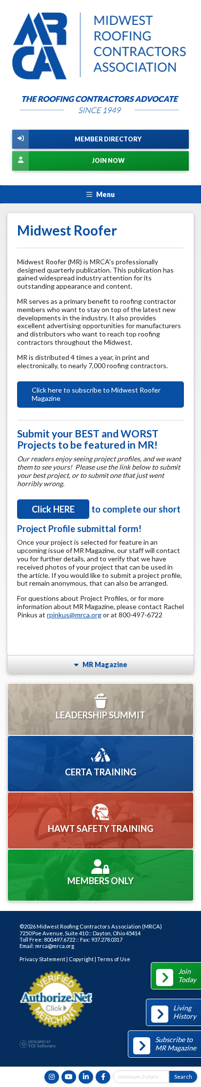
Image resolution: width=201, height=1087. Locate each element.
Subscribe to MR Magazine (175, 1043)
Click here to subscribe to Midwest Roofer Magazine (96, 394)
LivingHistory (184, 1012)
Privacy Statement (42, 959)
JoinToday (187, 975)
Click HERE (53, 509)
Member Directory (108, 139)
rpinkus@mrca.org (74, 615)
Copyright (81, 959)
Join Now (108, 160)
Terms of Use (113, 959)
